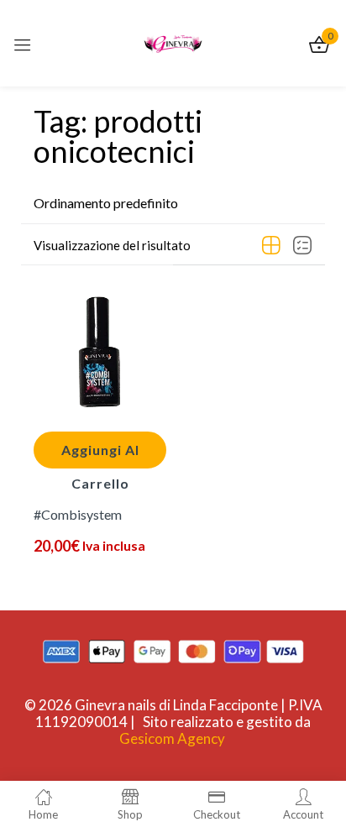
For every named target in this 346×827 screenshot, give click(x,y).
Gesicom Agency (172, 738)
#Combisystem (78, 514)
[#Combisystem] (100, 351)
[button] (106, 203)
